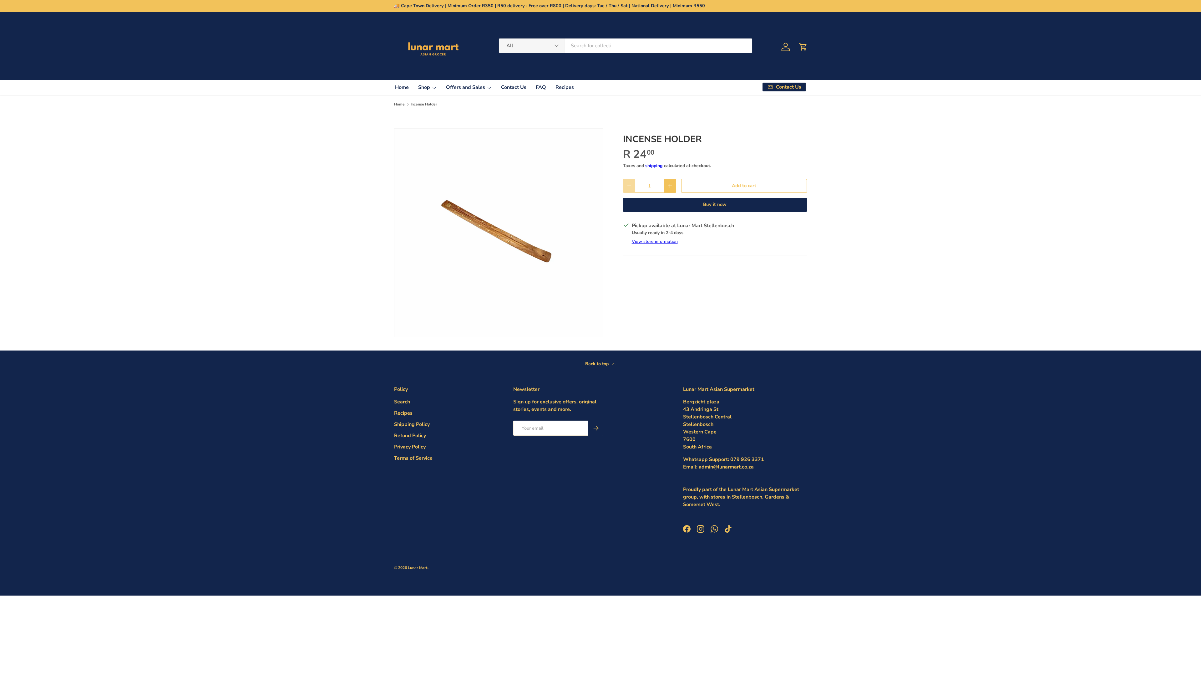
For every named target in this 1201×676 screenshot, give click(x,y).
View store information (655, 241)
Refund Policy (410, 435)
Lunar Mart (418, 567)
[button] (803, 47)
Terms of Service (413, 458)
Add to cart (744, 185)
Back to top (597, 364)
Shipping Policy (412, 424)
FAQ (541, 87)
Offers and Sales (465, 87)
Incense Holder (424, 104)
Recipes (564, 87)
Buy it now (715, 204)
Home (402, 87)
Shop (424, 87)
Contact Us (513, 87)
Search (402, 401)
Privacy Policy (410, 446)
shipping (654, 166)
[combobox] (625, 45)
